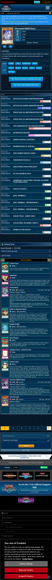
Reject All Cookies (26, 570)
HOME (2, 13)
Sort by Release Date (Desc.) (14, 527)
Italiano (32, 68)
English (11, 68)
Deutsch (18, 68)
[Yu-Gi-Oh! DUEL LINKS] (26, 475)
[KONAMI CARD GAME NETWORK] (26, 500)
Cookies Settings (25, 564)
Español (39, 68)
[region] (26, 559)
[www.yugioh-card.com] (10, 475)
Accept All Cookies (26, 576)
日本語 (11, 63)
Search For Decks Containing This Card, (21, 21)
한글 (18, 63)
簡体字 (35, 63)
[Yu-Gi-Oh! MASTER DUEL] (42, 475)
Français (25, 68)
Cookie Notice (27, 559)
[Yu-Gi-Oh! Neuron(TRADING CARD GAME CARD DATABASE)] (6, 8)
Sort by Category (10, 531)
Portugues (12, 71)
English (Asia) (26, 63)
